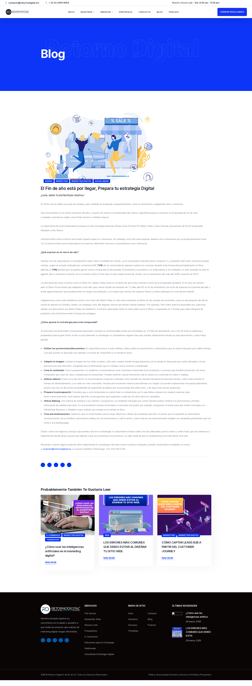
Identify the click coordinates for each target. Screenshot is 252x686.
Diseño (48, 181)
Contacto (144, 12)
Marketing (62, 181)
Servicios (105, 12)
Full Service (90, 613)
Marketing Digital (81, 181)
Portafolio (125, 12)
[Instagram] (231, 3)
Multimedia (90, 648)
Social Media (102, 181)
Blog (160, 12)
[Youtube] (241, 3)
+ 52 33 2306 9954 (59, 2)
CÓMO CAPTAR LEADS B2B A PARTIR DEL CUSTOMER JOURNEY (181, 547)
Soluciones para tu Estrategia (99, 642)
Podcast (174, 12)
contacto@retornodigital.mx (23, 2)
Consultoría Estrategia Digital (99, 654)
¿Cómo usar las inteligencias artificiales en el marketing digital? (64, 551)
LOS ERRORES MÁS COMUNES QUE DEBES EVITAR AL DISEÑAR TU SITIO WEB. (124, 547)
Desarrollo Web (92, 619)
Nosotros (86, 12)
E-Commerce (53, 535)
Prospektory (90, 631)
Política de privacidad (158, 674)
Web (107, 535)
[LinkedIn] (236, 3)
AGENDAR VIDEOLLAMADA (232, 12)
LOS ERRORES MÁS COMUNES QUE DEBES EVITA (198, 632)
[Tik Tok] (246, 3)
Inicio (71, 12)
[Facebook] (227, 3)
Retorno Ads (91, 625)
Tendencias (53, 539)
